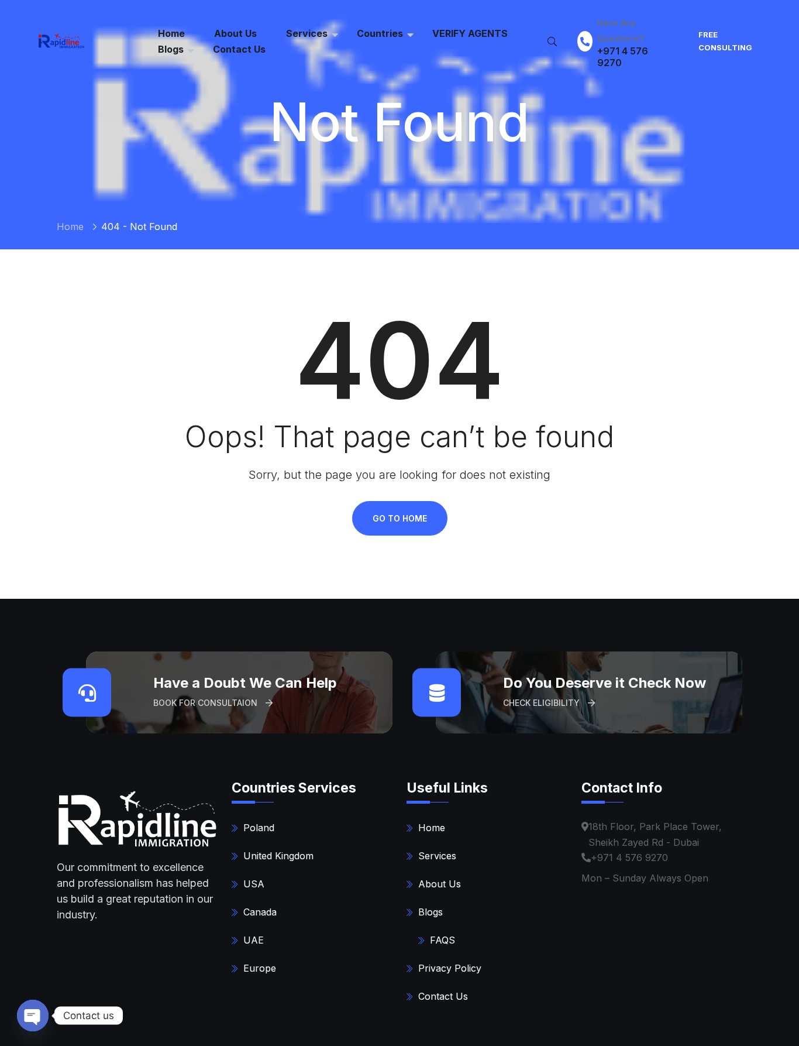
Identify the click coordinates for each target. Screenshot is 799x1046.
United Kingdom (278, 856)
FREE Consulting (725, 41)
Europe (259, 968)
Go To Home (400, 518)
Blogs (171, 49)
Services (307, 33)
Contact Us (239, 49)
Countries (380, 33)
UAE (253, 940)
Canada (260, 912)
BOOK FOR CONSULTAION (206, 703)
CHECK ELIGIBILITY (542, 703)
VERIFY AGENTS (470, 33)
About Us (439, 884)
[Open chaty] (33, 1015)
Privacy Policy (449, 968)
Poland (258, 828)
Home (70, 226)
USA (253, 884)
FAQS (442, 940)
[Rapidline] (60, 40)
